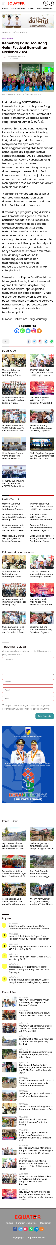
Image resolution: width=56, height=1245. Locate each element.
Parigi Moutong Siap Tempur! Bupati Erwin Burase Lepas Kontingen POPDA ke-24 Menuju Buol (35, 1136)
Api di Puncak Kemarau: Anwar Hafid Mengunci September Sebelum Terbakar (29, 927)
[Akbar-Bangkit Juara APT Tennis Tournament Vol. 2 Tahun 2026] (9, 1015)
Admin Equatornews (16, 56)
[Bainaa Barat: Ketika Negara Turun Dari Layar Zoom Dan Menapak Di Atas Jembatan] (14, 861)
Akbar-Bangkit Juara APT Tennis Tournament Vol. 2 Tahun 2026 (34, 1014)
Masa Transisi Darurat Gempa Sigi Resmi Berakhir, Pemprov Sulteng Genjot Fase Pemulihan (13, 456)
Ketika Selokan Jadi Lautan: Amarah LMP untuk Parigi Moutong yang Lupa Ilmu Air (12, 901)
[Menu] (4, 3)
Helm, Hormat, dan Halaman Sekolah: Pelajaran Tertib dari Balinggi (33, 1122)
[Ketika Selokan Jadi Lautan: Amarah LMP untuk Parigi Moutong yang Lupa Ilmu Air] (14, 889)
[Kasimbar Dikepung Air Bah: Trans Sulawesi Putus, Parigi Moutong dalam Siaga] (9, 1054)
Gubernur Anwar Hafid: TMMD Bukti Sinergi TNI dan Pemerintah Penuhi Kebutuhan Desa (14, 428)
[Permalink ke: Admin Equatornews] (4, 57)
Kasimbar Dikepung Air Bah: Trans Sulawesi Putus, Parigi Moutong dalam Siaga (35, 1055)
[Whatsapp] (22, 330)
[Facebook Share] (29, 341)
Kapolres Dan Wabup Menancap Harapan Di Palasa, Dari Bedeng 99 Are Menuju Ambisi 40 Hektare (36, 1150)
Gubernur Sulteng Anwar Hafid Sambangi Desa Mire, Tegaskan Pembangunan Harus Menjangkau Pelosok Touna (41, 428)
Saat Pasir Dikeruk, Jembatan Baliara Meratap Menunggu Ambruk (40, 874)
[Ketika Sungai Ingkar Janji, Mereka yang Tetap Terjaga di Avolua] (42, 834)
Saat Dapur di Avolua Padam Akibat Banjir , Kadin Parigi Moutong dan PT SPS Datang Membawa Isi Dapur (36, 1069)
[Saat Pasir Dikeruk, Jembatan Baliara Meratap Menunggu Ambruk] (42, 861)
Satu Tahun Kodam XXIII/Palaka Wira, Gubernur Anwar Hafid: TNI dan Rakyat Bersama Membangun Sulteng (41, 400)
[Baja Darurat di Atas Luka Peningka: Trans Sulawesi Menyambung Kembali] (14, 834)
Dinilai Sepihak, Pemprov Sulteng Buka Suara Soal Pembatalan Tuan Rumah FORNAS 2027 (42, 456)
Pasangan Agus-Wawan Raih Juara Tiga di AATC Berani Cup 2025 (30, 947)
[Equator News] (16, 3)
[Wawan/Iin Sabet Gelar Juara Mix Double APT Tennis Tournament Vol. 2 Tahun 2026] (9, 1028)
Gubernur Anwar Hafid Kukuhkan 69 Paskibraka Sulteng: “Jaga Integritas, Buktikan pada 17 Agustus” (14, 400)
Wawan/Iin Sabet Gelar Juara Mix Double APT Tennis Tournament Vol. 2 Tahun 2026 (35, 1028)
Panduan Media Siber (26, 1223)
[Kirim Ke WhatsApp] (52, 341)
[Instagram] (33, 330)
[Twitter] (28, 330)
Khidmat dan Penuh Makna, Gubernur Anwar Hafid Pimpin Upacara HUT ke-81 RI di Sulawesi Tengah (42, 372)
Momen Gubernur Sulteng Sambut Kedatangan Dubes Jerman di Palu (11, 373)
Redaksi (9, 1223)
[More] (39, 330)
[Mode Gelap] (45, 3)
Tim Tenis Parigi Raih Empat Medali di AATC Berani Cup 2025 (30, 958)
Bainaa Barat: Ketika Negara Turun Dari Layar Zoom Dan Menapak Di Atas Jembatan (14, 874)
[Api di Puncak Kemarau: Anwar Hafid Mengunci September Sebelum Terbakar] (9, 1002)
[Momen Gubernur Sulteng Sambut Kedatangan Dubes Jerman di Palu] (14, 360)
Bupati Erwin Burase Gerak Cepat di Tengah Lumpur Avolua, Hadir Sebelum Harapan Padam (36, 1083)
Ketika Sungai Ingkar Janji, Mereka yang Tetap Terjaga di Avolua (42, 846)
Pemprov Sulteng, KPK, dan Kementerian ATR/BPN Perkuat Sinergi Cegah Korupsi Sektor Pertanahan (14, 483)
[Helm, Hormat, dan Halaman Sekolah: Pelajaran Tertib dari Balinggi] (9, 1121)
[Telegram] (36, 1229)
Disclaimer (45, 1223)
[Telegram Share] (46, 341)
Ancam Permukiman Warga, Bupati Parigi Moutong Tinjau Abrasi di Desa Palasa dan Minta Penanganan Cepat (41, 901)
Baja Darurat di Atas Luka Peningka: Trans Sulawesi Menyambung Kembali (13, 846)
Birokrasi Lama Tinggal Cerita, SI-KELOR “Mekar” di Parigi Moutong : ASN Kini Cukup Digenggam (29, 969)
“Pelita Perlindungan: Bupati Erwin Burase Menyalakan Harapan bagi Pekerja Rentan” (30, 981)
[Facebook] (16, 330)
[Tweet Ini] (34, 341)
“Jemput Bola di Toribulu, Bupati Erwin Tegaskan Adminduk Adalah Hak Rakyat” (29, 937)
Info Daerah (7, 38)
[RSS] (41, 1229)
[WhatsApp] (31, 1229)
